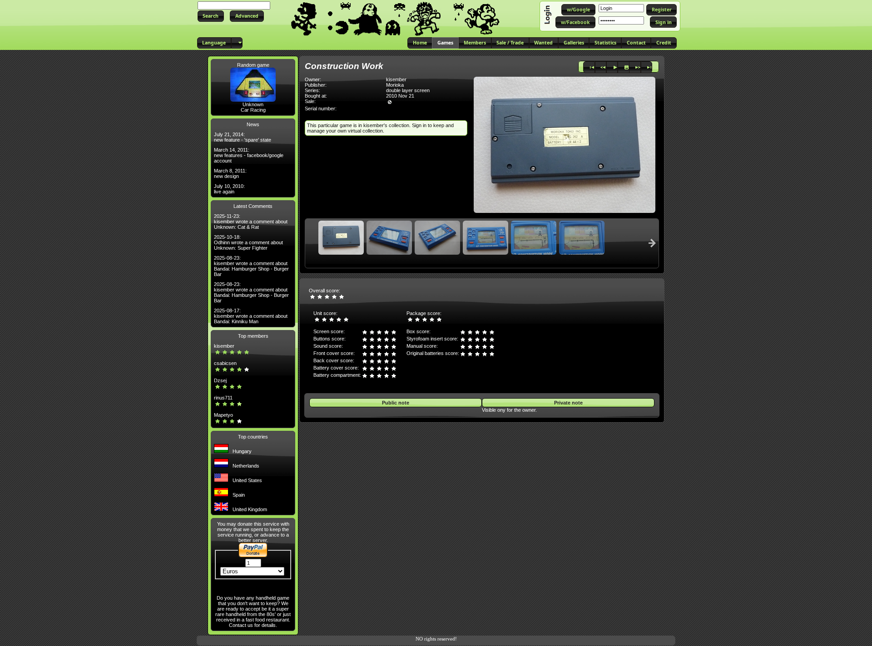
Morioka (395, 85)
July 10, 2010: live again (229, 188)
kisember (224, 346)
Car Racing (253, 110)
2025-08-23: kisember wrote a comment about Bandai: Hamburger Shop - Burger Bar (251, 266)
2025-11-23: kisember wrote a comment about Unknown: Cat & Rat (250, 221)
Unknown (253, 104)
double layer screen (408, 90)
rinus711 (223, 397)
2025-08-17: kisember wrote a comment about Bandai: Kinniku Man (250, 316)
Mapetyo (223, 415)
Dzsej (220, 380)
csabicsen (225, 363)
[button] (211, 16)
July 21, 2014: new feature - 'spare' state (242, 137)
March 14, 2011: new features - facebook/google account (248, 155)
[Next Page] (652, 243)
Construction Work (344, 66)
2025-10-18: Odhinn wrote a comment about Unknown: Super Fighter (248, 242)
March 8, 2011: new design (230, 173)
